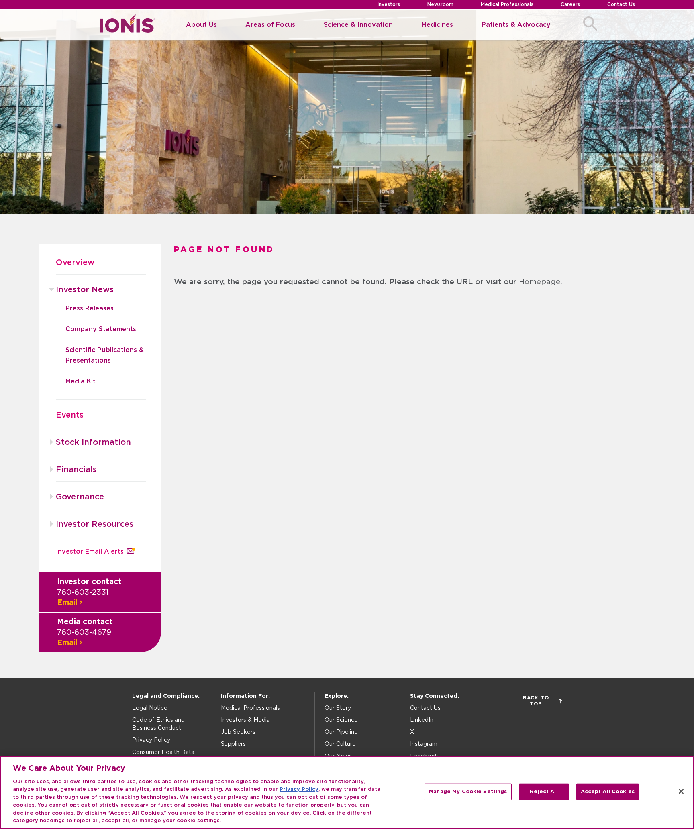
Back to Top (536, 700)
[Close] (681, 791)
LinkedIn (421, 720)
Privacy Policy (151, 740)
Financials (76, 470)
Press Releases (89, 308)
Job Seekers (238, 732)
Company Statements (100, 329)
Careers (570, 4)
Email (67, 603)
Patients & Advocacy (516, 25)
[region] (347, 792)
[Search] (590, 24)
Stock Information (93, 442)
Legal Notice (149, 708)
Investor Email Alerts (90, 551)
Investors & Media (245, 720)
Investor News (85, 290)
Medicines (437, 25)
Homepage (539, 282)
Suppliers (233, 744)
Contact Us (621, 4)
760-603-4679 (84, 632)
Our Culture (340, 744)
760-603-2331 (82, 592)
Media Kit (80, 381)
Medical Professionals (507, 4)
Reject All (543, 791)
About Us (201, 25)
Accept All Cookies (608, 791)
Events (70, 415)
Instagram (423, 744)
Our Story (338, 708)
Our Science (341, 720)
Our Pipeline (341, 732)
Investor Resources (94, 524)
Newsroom (440, 4)
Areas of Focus (270, 25)
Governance (80, 497)
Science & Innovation (358, 25)
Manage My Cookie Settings (468, 791)
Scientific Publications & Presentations (104, 355)
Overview (75, 263)
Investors (389, 4)
